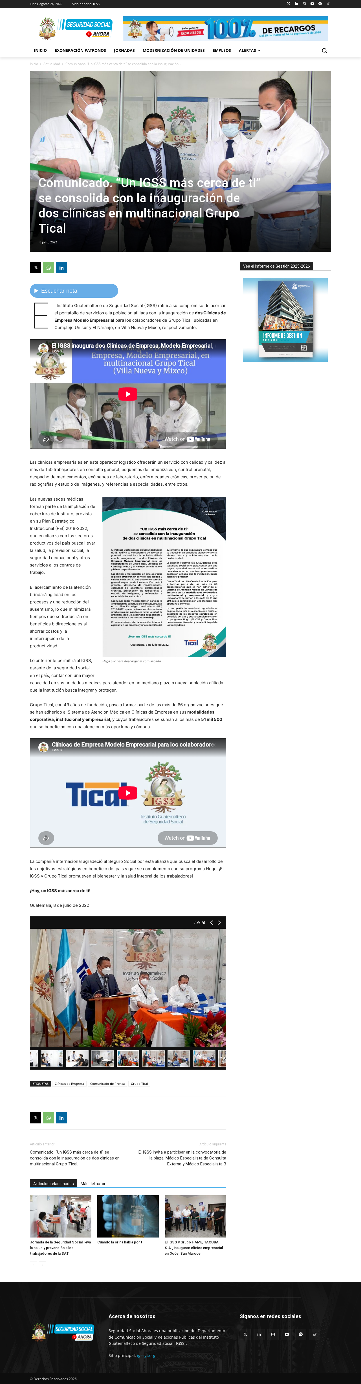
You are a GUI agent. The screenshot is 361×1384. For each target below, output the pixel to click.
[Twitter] (288, 4)
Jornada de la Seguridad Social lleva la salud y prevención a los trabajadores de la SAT (60, 1248)
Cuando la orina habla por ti (120, 1242)
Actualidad (51, 63)
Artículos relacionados (53, 1183)
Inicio (34, 63)
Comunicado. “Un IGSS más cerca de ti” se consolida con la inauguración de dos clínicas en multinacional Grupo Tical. (75, 1158)
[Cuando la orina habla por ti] (128, 1216)
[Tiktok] (328, 4)
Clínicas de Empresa (69, 1083)
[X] (35, 267)
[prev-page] (33, 1264)
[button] (324, 50)
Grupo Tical (139, 1083)
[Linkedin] (296, 4)
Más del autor (93, 1183)
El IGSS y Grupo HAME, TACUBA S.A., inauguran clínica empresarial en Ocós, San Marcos (194, 1248)
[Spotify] (320, 4)
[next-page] (42, 1264)
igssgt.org (146, 1355)
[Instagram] (304, 4)
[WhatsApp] (48, 267)
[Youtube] (312, 4)
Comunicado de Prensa (107, 1083)
